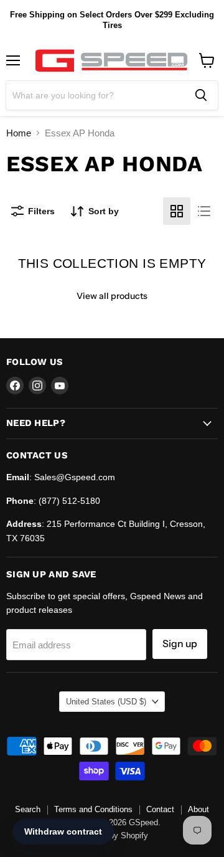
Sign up (179, 644)
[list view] (204, 211)
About (198, 809)
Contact (160, 809)
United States (106, 701)
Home (18, 133)
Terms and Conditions (93, 809)
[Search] (201, 95)
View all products (112, 295)
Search (27, 809)
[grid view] (176, 211)
